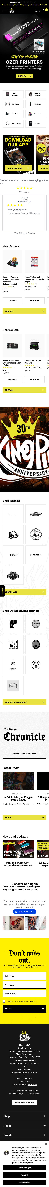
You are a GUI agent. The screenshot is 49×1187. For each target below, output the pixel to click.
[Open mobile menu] (5, 10)
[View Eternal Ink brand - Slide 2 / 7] (36, 513)
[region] (24, 1164)
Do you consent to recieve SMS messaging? (20, 1001)
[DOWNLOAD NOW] (18, 154)
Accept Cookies (24, 1182)
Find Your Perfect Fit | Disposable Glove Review (18, 864)
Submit (8, 1009)
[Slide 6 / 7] (36, 665)
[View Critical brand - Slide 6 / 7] (36, 554)
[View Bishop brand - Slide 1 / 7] (13, 513)
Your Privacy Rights (24, 1102)
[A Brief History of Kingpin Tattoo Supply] (18, 781)
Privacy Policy (28, 1162)
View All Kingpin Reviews (24, 233)
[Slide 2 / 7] (36, 624)
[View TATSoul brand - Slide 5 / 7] (13, 554)
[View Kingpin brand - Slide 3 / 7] (13, 534)
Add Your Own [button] (26, 911)
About (7, 1125)
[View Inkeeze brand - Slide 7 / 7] (13, 575)
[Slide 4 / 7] (36, 644)
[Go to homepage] (10, 10)
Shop (7, 1116)
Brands (8, 1135)
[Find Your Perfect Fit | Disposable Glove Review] (18, 849)
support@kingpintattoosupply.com (24, 1051)
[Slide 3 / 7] (13, 644)
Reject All (24, 1175)
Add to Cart (12, 271)
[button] (6, 923)
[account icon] (40, 11)
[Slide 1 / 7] (13, 624)
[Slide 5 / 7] (13, 665)
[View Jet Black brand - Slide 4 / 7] (36, 534)
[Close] (46, 1144)
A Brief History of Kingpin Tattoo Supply (18, 798)
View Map (35, 1093)
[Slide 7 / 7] (13, 685)
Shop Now (40, 5)
